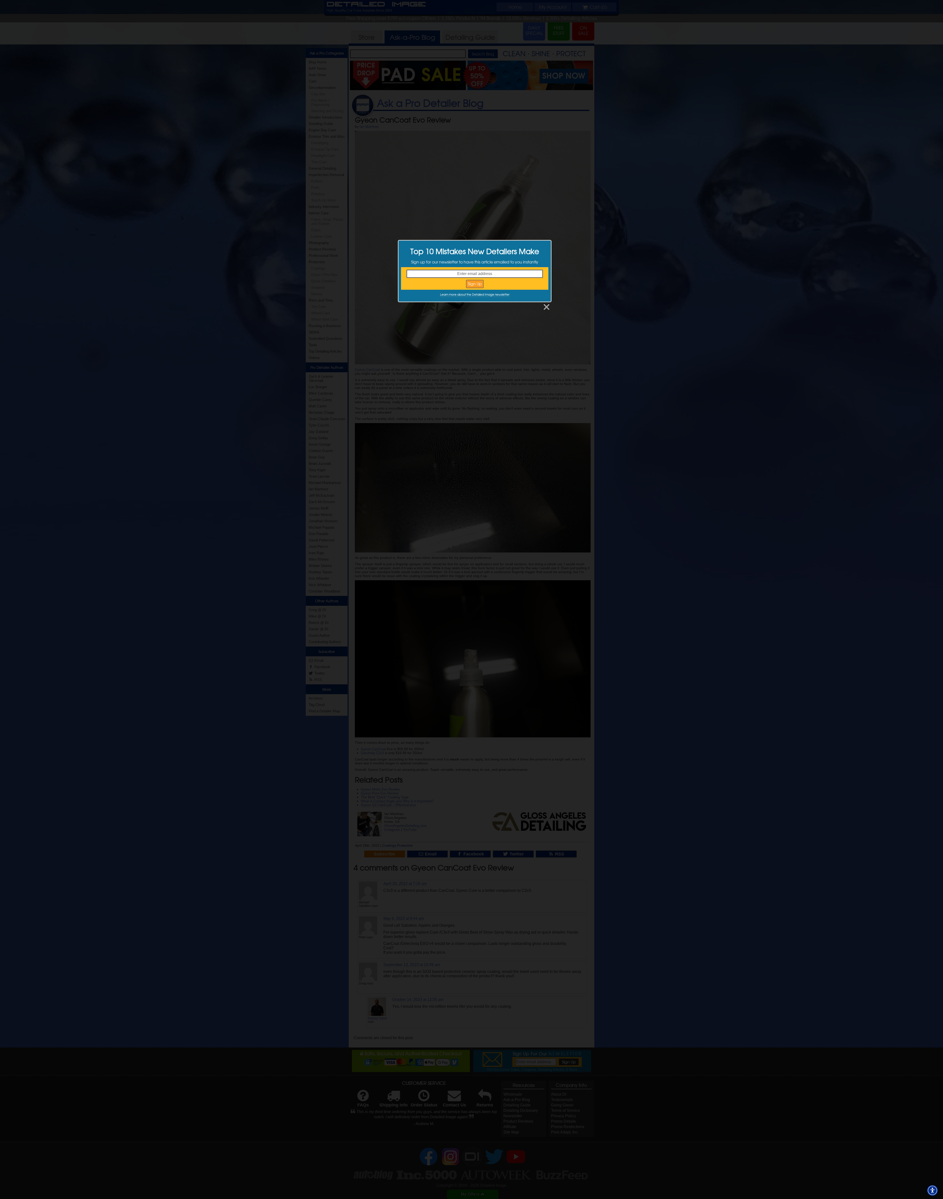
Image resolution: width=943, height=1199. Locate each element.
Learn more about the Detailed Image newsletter (475, 294)
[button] (932, 1190)
